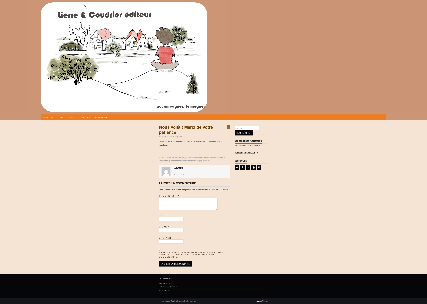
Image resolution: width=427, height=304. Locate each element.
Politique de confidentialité (168, 287)
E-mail (164, 226)
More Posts (180, 175)
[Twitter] (237, 167)
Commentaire (169, 196)
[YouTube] (253, 167)
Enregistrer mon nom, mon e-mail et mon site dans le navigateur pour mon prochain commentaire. (191, 254)
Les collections (66, 117)
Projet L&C (48, 117)
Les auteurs (84, 117)
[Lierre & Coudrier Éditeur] (124, 57)
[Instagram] (259, 167)
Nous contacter (164, 290)
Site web (165, 238)
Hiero (257, 301)
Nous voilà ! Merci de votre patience (247, 145)
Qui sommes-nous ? (103, 117)
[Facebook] (242, 167)
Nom (162, 215)
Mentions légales (165, 283)
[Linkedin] (248, 167)
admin (181, 136)
